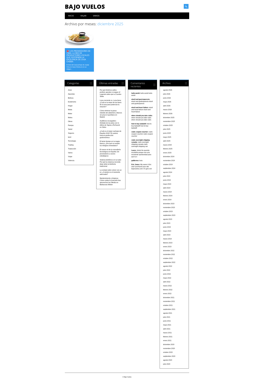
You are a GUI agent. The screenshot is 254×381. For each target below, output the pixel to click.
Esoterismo (72, 102)
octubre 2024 (168, 164)
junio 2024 (167, 180)
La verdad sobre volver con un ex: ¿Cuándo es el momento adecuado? (111, 172)
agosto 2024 (167, 172)
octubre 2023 (168, 211)
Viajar (83, 15)
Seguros (71, 133)
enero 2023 (167, 247)
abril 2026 (166, 106)
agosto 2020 (167, 360)
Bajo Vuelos (85, 6)
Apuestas (71, 94)
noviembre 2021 (169, 301)
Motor (70, 114)
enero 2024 (167, 200)
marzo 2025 (167, 145)
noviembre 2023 (169, 207)
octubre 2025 (168, 125)
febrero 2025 (167, 149)
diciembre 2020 (168, 344)
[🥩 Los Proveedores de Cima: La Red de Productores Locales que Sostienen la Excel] (79, 47)
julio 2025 (166, 129)
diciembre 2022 (168, 251)
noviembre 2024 (169, 160)
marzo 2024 (167, 192)
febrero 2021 (167, 337)
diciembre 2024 (168, 157)
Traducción (72, 149)
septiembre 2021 (169, 309)
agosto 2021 (167, 313)
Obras (70, 121)
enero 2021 (167, 340)
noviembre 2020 (169, 348)
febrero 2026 (167, 114)
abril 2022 (166, 282)
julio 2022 (166, 270)
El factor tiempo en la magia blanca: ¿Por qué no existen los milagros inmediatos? (110, 143)
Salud (70, 129)
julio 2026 (166, 94)
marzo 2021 (167, 333)
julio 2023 (166, 223)
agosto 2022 (167, 266)
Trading (71, 145)
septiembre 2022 (169, 262)
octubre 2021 (168, 305)
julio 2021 (166, 317)
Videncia (71, 160)
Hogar (70, 106)
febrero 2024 (167, 196)
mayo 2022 (167, 278)
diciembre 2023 (168, 204)
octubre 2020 (168, 352)
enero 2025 (167, 153)
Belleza (70, 98)
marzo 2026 (167, 110)
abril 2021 (166, 329)
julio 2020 (166, 364)
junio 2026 (167, 98)
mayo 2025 (167, 137)
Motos (70, 117)
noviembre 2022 (169, 254)
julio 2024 (166, 176)
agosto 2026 (167, 90)
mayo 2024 (167, 184)
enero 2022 (167, 294)
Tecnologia (72, 141)
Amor (70, 90)
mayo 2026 (167, 102)
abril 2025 (166, 141)
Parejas (71, 125)
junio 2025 (167, 133)
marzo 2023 (167, 239)
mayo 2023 (167, 231)
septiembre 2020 (169, 356)
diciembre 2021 (168, 297)
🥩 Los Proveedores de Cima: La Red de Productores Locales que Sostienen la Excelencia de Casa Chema (78, 56)
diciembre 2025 (168, 117)
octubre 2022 (168, 258)
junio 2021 (167, 321)
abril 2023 (166, 235)
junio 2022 (167, 274)
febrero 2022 (167, 290)
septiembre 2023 (169, 215)
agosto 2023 (167, 219)
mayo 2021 (167, 325)
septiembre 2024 (169, 168)
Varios (96, 15)
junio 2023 (167, 227)
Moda (70, 110)
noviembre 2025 (169, 121)
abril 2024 (166, 188)
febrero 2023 (167, 243)
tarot (69, 137)
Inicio (71, 15)
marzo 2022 (167, 286)
